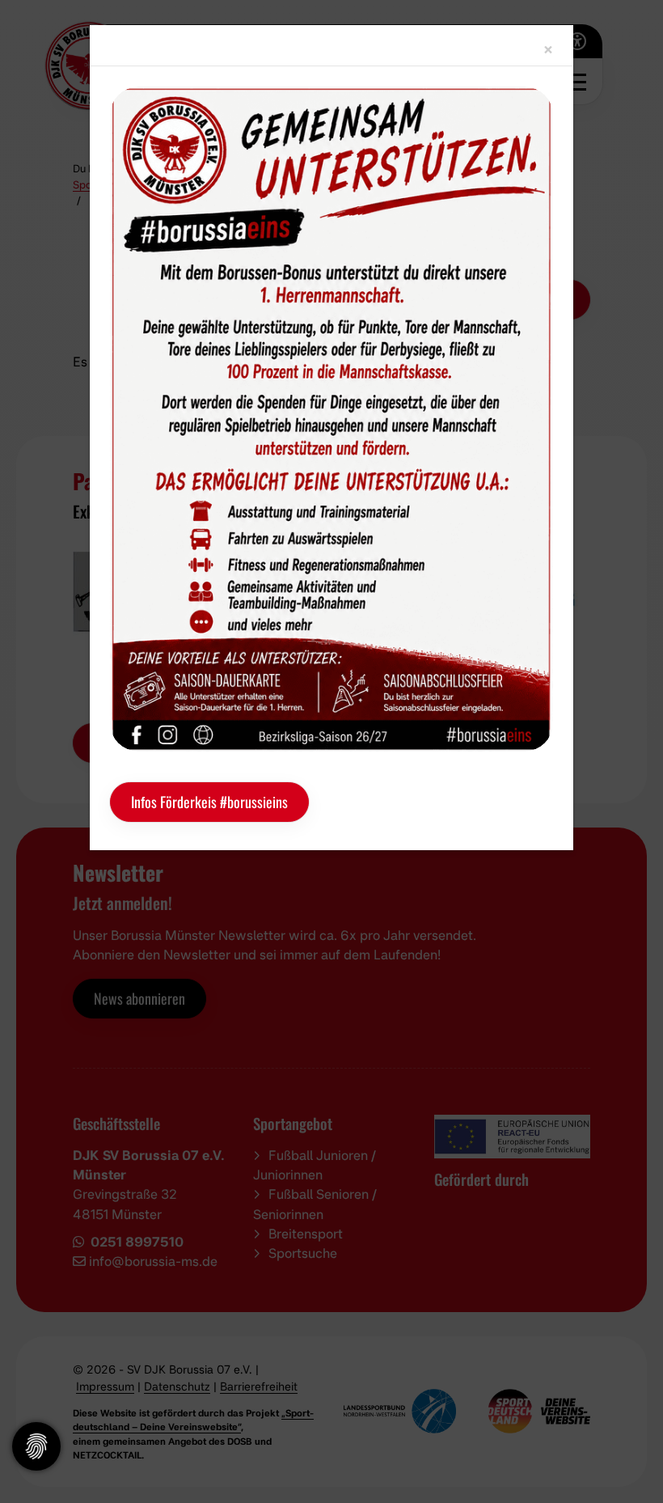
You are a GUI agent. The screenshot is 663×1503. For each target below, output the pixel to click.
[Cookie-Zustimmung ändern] (36, 1446)
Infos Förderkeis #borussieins (209, 801)
